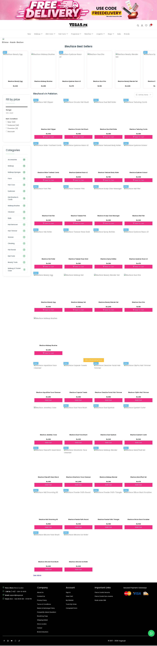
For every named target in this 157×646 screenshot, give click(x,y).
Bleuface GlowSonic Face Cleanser (78, 477)
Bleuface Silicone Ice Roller (78, 562)
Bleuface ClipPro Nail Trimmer (138, 392)
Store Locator (19, 588)
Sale (119, 34)
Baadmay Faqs (42, 616)
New (29, 34)
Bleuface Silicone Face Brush (48, 562)
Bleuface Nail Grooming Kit (48, 519)
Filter (13, 137)
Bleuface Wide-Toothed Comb (48, 172)
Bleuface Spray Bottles (108, 259)
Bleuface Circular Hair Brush (78, 129)
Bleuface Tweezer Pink (78, 216)
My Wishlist (69, 600)
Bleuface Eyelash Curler (138, 435)
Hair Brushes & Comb (13, 198)
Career (39, 628)
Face (10, 178)
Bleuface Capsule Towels (78, 392)
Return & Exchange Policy (46, 608)
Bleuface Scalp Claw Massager (109, 216)
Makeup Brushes (14, 206)
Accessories (12, 160)
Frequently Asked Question (46, 612)
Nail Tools (11, 256)
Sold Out (48, 400)
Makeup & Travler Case (14, 269)
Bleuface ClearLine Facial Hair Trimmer (108, 392)
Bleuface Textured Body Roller (108, 172)
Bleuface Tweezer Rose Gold (78, 259)
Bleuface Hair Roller (48, 259)
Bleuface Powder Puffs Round (78, 519)
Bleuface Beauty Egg (15, 81)
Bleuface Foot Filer (48, 216)
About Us (40, 592)
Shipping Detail (42, 620)
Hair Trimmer (12, 231)
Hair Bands (12, 250)
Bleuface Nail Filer (138, 216)
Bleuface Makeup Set (78, 302)
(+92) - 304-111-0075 (18, 591)
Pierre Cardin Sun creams (104, 596)
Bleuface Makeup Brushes (43, 81)
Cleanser (11, 212)
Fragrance (75, 34)
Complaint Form (71, 608)
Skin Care (49, 34)
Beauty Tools (12, 262)
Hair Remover (13, 224)
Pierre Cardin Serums (102, 592)
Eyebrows (11, 191)
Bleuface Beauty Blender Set (127, 81)
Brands (127, 34)
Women (11, 237)
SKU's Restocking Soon (93, 360)
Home (6, 42)
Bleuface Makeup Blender (108, 477)
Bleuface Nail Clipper (48, 129)
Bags (110, 34)
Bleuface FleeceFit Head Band (48, 477)
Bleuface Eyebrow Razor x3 (71, 81)
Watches (87, 34)
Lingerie (99, 34)
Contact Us (41, 596)
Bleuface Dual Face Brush (78, 435)
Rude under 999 (100, 600)
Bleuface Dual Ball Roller (108, 129)
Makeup (37, 34)
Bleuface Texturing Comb (138, 129)
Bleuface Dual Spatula (108, 435)
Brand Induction (42, 632)
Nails (9, 218)
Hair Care (62, 34)
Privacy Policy (42, 600)
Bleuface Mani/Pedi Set (139, 477)
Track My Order (71, 604)
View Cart (69, 596)
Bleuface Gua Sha (99, 81)
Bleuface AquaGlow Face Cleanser (48, 392)
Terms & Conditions (44, 604)
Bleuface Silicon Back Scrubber (138, 519)
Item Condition (12, 119)
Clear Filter (26, 93)
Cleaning (11, 243)
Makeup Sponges (14, 172)
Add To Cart (49, 137)
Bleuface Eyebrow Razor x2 (78, 172)
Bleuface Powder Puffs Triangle (108, 519)
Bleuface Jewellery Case (48, 435)
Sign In (68, 592)
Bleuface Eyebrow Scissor (138, 172)
